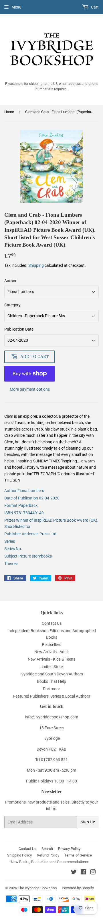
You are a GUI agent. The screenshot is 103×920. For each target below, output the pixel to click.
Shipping (36, 265)
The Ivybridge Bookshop (37, 888)
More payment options (30, 389)
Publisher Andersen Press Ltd (30, 534)
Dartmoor (51, 689)
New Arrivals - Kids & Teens (51, 659)
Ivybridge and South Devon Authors (51, 674)
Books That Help (51, 681)
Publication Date (18, 329)
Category (12, 305)
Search (47, 849)
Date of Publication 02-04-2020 (32, 498)
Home (9, 112)
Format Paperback (20, 505)
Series (9, 541)
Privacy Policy (69, 849)
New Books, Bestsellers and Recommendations (49, 862)
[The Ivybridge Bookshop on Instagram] (93, 872)
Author (10, 280)
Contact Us (52, 623)
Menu (16, 7)
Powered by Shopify (78, 888)
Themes (11, 563)
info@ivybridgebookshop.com (51, 717)
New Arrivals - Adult (51, 651)
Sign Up (88, 822)
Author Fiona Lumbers (24, 490)
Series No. (13, 548)
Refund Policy (48, 855)
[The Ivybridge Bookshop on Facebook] (83, 872)
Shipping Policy (19, 855)
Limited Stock (51, 666)
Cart (94, 7)
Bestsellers (51, 644)
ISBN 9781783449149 (24, 513)
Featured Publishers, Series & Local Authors (51, 696)
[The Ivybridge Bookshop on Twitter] (74, 872)
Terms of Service (78, 855)
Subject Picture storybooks (28, 556)
